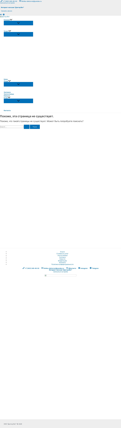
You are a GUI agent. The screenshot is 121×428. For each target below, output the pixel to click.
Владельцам (62, 261)
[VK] (1, 15)
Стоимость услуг (62, 253)
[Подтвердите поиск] (26, 127)
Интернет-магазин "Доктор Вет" (12, 7)
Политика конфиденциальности (62, 264)
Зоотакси (62, 257)
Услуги (62, 252)
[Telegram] (4, 15)
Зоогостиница (62, 255)
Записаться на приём (60, 272)
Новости (62, 259)
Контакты (62, 262)
